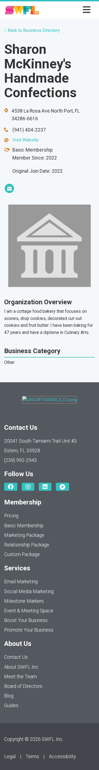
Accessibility (62, 756)
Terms (32, 756)
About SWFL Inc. (21, 667)
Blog (8, 696)
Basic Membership (23, 525)
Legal (10, 756)
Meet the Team (20, 676)
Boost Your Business (26, 620)
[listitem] (9, 188)
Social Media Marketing (29, 591)
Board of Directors (23, 686)
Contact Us (16, 657)
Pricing (11, 515)
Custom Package (22, 554)
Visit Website (25, 140)
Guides (11, 705)
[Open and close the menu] (66, 10)
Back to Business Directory (33, 30)
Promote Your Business (28, 630)
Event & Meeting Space (28, 610)
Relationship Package (26, 545)
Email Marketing (21, 581)
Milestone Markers (24, 601)
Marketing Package (24, 535)
